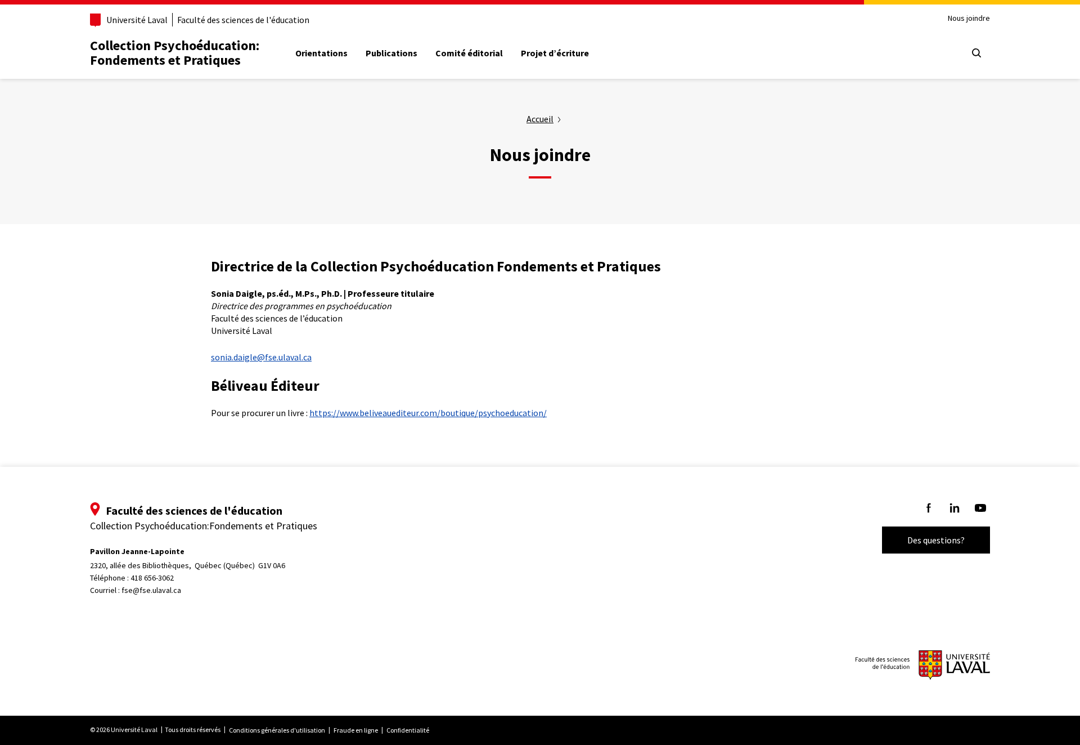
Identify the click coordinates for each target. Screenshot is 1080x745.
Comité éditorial (469, 53)
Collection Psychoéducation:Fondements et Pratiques (174, 53)
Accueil (540, 118)
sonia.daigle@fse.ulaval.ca (261, 357)
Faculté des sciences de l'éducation (243, 19)
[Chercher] (976, 52)
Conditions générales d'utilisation (277, 730)
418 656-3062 (152, 578)
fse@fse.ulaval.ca (151, 590)
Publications (391, 53)
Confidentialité (407, 730)
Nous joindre (969, 18)
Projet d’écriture (555, 53)
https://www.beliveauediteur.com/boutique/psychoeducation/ (428, 412)
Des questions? (936, 540)
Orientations (321, 53)
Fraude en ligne (356, 730)
